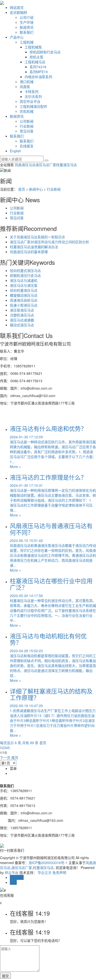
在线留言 (26, 145)
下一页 (5, 757)
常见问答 (26, 131)
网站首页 (17, 7)
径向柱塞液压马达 (23, 290)
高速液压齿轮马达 (23, 300)
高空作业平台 (30, 101)
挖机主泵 (36, 56)
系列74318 (38, 66)
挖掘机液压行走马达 (25, 275)
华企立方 (44, 872)
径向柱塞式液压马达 (25, 270)
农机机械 (26, 111)
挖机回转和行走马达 (45, 51)
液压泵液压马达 (22, 310)
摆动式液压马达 (22, 324)
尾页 (14, 757)
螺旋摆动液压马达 (23, 295)
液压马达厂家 (45, 164)
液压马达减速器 (22, 319)
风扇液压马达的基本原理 (29, 251)
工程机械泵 (33, 46)
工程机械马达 (35, 61)
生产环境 (26, 22)
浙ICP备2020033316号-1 (48, 862)
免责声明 (59, 872)
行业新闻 (26, 126)
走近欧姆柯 (18, 12)
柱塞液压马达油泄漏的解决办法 (34, 246)
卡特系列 (31, 91)
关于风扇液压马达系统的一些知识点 (37, 236)
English (15, 150)
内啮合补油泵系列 (38, 76)
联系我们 (26, 32)
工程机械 (26, 42)
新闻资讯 (26, 27)
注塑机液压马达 (22, 314)
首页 (21, 189)
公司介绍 (26, 17)
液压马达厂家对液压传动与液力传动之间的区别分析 (49, 241)
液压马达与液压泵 (23, 285)
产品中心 (17, 37)
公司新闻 (26, 121)
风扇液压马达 (25, 164)
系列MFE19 (39, 71)
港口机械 (26, 81)
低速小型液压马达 (23, 305)
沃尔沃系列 (33, 96)
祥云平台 (11, 872)
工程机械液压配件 (33, 106)
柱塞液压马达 (66, 164)
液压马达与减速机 (23, 280)
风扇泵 (25, 86)
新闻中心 (36, 189)
